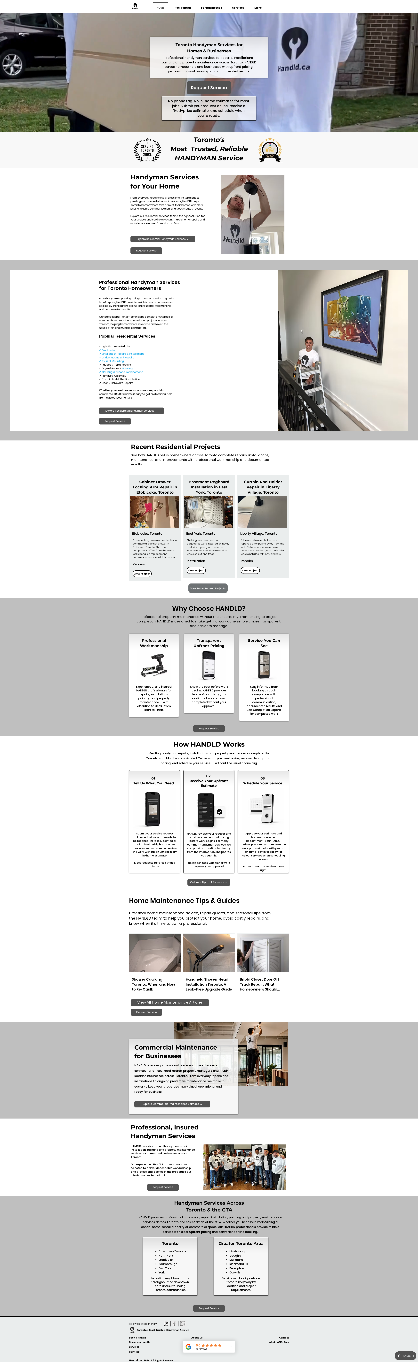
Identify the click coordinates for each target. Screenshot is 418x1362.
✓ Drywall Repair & (116, 368)
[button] (154, 512)
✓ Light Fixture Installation (115, 346)
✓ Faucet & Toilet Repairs (115, 365)
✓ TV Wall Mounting (111, 361)
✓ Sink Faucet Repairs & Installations (121, 354)
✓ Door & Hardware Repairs (116, 383)
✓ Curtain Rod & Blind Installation (119, 379)
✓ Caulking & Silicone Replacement (121, 372)
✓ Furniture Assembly (112, 376)
